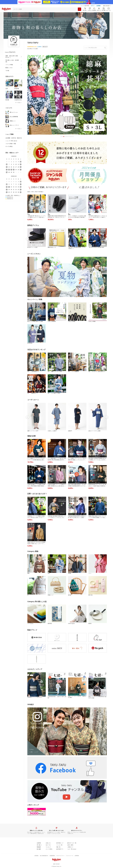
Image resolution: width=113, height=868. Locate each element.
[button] (107, 6)
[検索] (79, 9)
